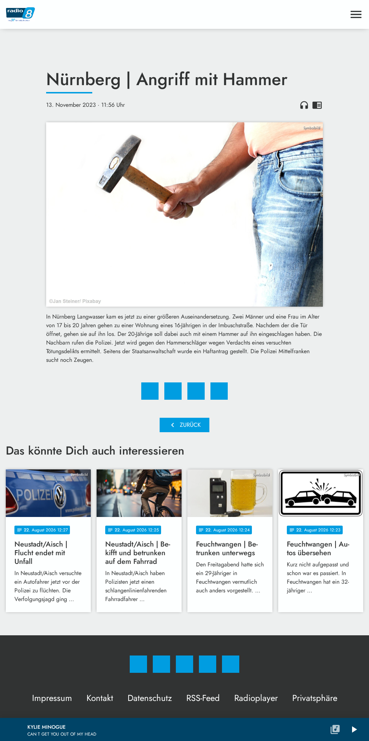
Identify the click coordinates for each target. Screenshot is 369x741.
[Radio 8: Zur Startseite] (176, 14)
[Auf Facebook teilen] (150, 391)
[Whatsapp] (184, 664)
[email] (230, 664)
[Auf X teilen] (173, 391)
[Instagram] (161, 664)
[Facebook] (138, 664)
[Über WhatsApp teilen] (196, 391)
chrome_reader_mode (317, 105)
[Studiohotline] (207, 664)
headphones (304, 105)
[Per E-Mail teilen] (219, 391)
